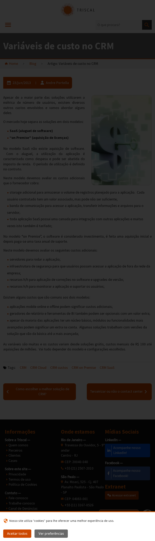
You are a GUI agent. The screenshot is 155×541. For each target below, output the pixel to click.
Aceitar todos (17, 533)
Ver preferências (51, 533)
